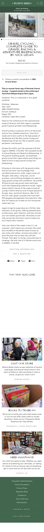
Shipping (18, 63)
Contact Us (22, 473)
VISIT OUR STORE (21, 516)
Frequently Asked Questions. (22, 426)
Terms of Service (22, 499)
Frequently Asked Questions (22, 481)
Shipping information (22, 249)
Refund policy (22, 502)
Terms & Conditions (22, 485)
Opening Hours (22, 379)
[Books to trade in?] (22, 396)
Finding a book (21, 509)
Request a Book (22, 492)
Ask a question (22, 254)
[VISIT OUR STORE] (22, 349)
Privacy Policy (22, 488)
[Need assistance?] (22, 442)
